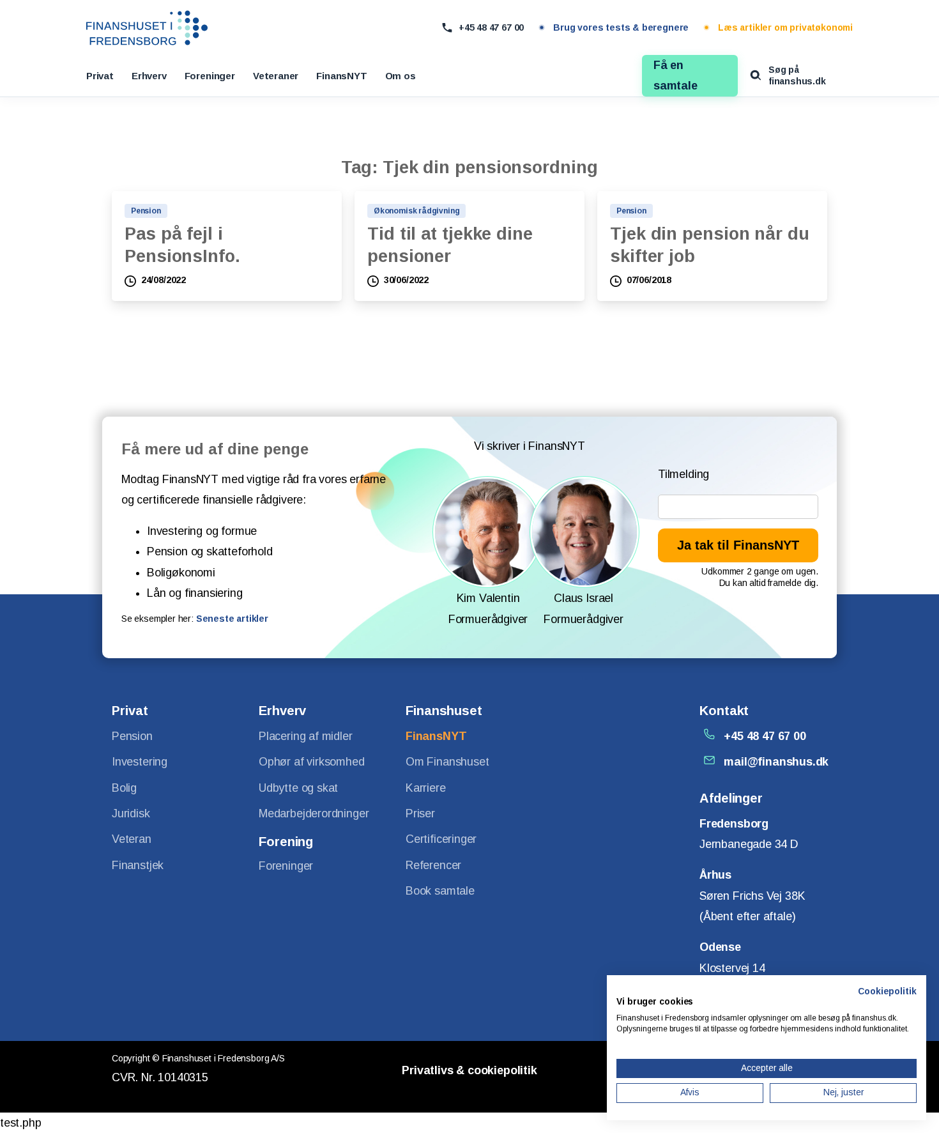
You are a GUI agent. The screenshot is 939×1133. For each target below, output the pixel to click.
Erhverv (149, 75)
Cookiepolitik (887, 991)
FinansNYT (341, 75)
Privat (100, 75)
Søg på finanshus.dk (797, 75)
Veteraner (275, 75)
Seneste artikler (232, 618)
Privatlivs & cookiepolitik (469, 1070)
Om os (400, 75)
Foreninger (210, 75)
